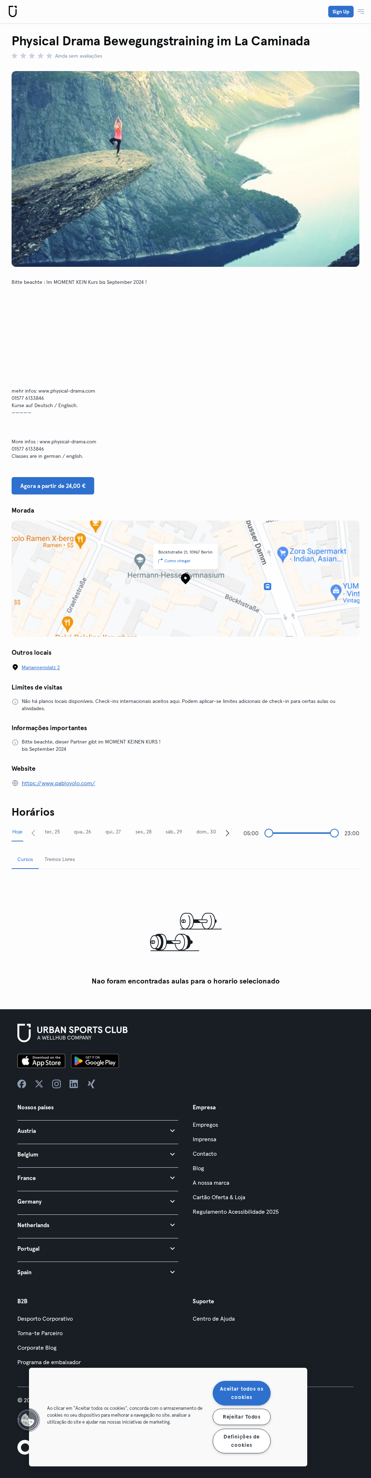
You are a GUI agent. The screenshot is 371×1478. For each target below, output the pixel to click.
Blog (198, 1168)
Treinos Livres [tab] (60, 859)
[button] (97, 1130)
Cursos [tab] (25, 859)
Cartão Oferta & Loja (219, 1197)
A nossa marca (211, 1182)
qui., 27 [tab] (113, 831)
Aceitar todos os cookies (241, 1393)
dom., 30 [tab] (206, 831)
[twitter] (39, 1084)
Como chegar (177, 560)
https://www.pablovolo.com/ (58, 783)
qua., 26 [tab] (82, 831)
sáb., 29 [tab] (174, 831)
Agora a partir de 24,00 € (53, 485)
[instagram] (56, 1084)
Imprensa (204, 1139)
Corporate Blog (37, 1347)
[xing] (91, 1084)
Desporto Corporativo (45, 1318)
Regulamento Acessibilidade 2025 (236, 1211)
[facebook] (21, 1084)
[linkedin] (74, 1084)
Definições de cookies (241, 1440)
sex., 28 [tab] (143, 831)
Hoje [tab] (17, 831)
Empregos (205, 1124)
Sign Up (341, 11)
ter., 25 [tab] (52, 831)
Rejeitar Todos (241, 1416)
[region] (168, 1417)
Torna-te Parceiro (40, 1333)
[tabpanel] (185, 932)
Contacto (205, 1153)
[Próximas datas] (227, 832)
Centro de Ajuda (214, 1318)
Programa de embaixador (49, 1362)
